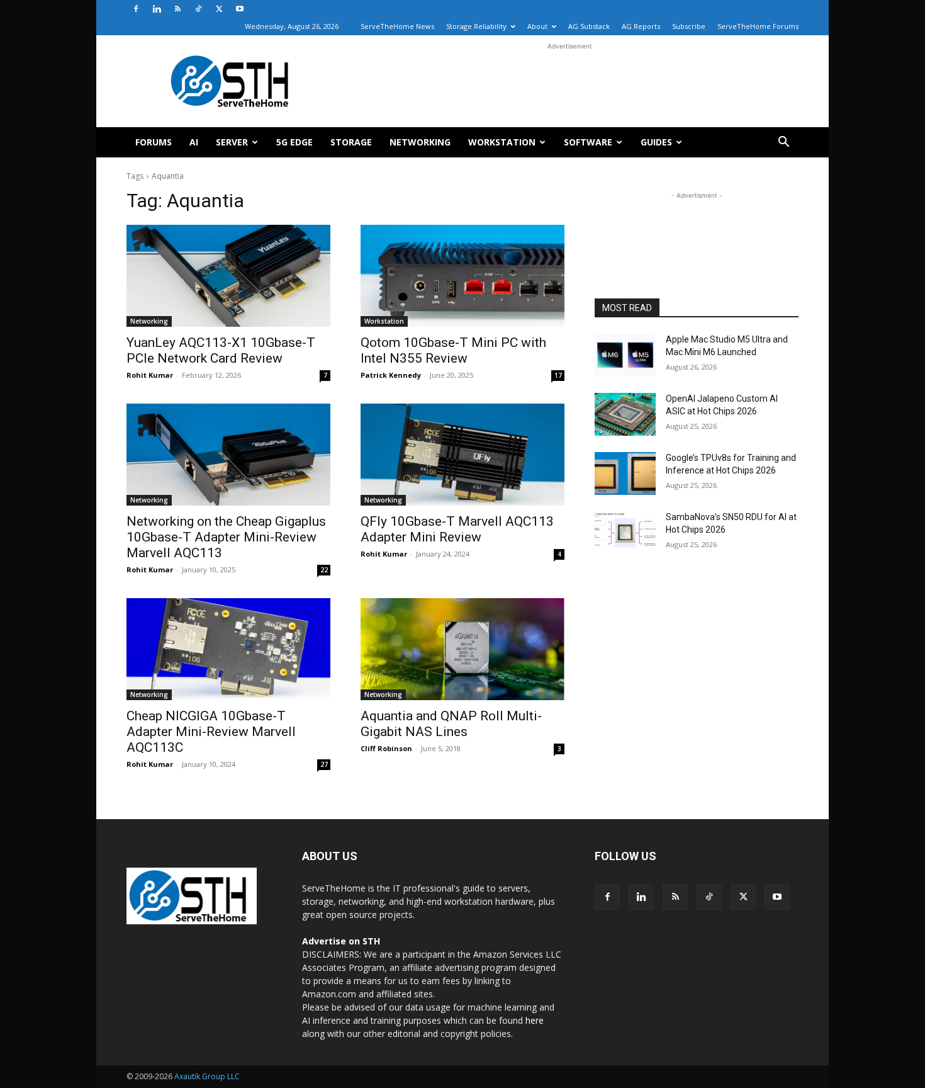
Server (232, 142)
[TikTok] (198, 9)
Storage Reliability (476, 26)
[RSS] (177, 9)
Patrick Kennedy (391, 375)
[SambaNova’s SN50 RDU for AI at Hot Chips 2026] (625, 532)
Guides (656, 142)
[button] (783, 143)
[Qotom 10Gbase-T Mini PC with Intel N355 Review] (462, 276)
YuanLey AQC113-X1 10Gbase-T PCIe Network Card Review (220, 350)
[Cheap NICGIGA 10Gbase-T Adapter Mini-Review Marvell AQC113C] (228, 649)
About (537, 26)
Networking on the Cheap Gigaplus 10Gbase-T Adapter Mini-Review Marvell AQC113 (226, 537)
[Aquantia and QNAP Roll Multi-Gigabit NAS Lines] (462, 649)
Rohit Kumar (149, 375)
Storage (351, 142)
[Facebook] (135, 9)
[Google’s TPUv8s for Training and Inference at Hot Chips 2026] (625, 473)
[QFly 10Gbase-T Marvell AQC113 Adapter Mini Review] (462, 455)
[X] (219, 9)
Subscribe (688, 26)
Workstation (501, 142)
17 (558, 375)
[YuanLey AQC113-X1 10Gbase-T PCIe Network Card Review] (228, 276)
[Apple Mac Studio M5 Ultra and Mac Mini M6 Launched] (625, 355)
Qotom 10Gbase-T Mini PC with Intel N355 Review (453, 350)
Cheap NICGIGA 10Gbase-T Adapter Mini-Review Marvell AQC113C (211, 731)
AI (193, 142)
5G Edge (294, 142)
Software (588, 142)
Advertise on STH (341, 941)
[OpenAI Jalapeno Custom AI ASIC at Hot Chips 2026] (625, 414)
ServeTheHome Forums (758, 26)
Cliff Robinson (386, 748)
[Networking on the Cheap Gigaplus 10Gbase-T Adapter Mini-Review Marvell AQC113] (228, 455)
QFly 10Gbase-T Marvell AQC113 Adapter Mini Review (457, 529)
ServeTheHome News (397, 26)
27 (324, 764)
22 (324, 569)
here (534, 1020)
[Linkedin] (156, 9)
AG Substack (589, 26)
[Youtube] (239, 9)
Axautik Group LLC (207, 1076)
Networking (420, 142)
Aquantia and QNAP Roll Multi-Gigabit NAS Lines (451, 723)
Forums (153, 142)
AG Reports (641, 26)
